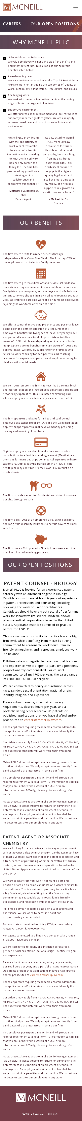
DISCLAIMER (37, 1114)
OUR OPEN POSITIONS (54, 24)
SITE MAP (53, 1114)
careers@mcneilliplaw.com (42, 720)
